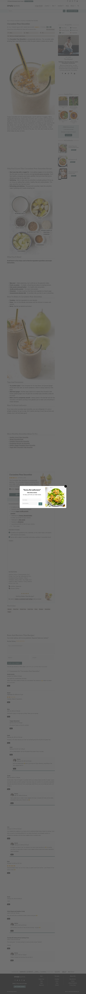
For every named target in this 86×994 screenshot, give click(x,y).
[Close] (65, 486)
